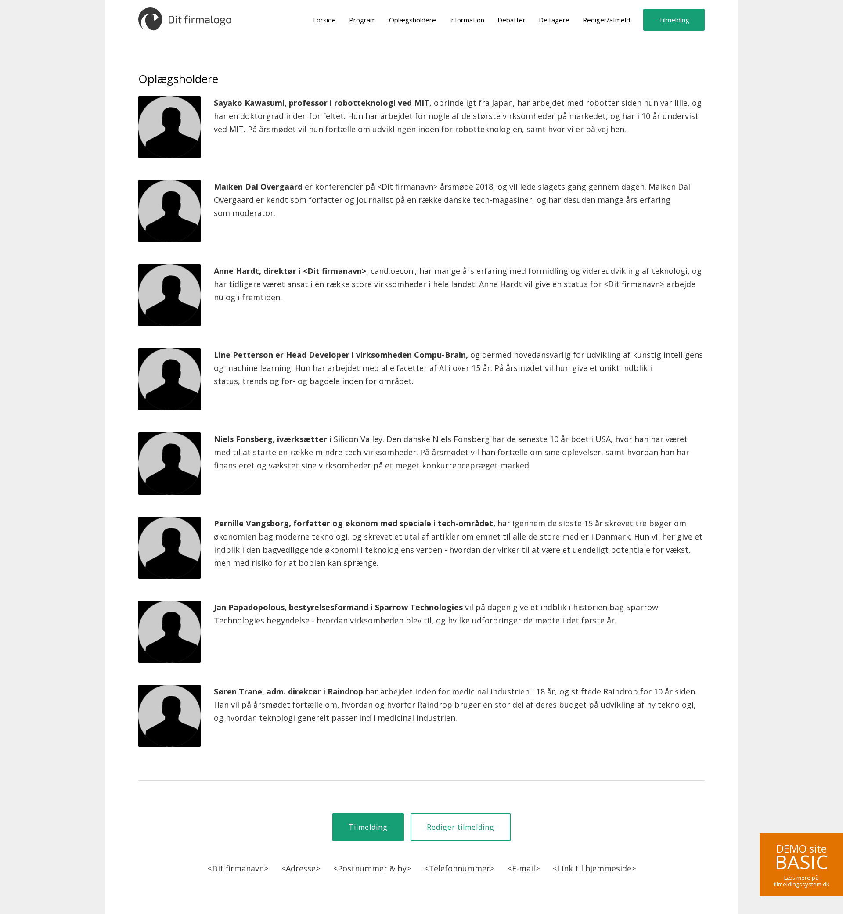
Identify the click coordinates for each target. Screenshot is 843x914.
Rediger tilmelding (460, 827)
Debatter (511, 19)
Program (362, 19)
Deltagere (554, 19)
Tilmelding (674, 19)
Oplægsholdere (412, 19)
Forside (324, 19)
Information (466, 19)
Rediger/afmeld (606, 19)
